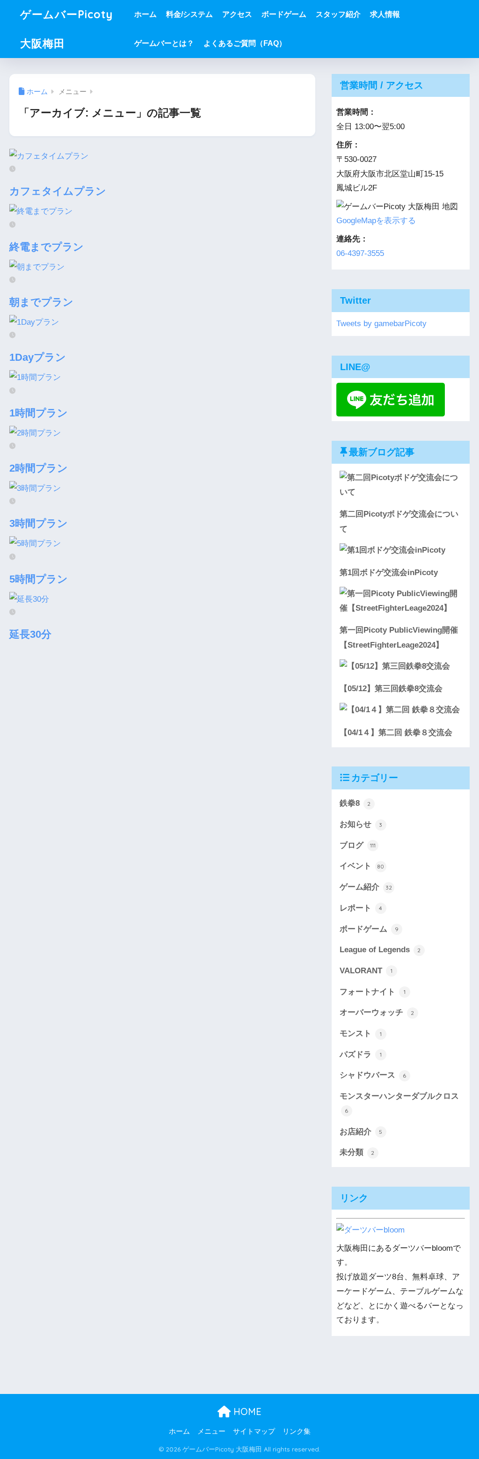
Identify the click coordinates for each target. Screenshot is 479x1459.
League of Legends (380, 949)
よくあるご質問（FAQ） (244, 43)
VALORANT (366, 970)
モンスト (361, 1033)
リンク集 (297, 1431)
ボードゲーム (283, 14)
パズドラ (361, 1054)
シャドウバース (373, 1075)
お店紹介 (361, 1131)
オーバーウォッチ (377, 1012)
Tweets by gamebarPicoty (381, 323)
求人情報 (385, 14)
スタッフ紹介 (338, 14)
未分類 (357, 1152)
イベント (362, 865)
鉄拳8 (355, 803)
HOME (246, 1411)
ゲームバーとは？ (164, 43)
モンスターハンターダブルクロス (399, 1103)
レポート (361, 908)
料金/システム (189, 14)
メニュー (211, 1431)
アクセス (237, 14)
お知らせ (361, 824)
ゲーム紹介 (366, 887)
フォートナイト (373, 991)
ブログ (358, 845)
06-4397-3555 (360, 253)
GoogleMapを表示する (376, 220)
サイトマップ (254, 1431)
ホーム (145, 14)
